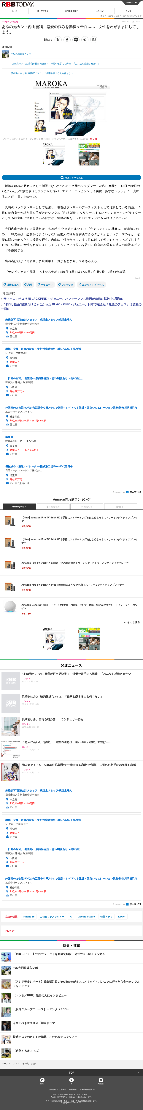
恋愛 (29, 284)
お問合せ (52, 1089)
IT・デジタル (42, 11)
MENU (129, 2)
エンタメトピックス (93, 284)
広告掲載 (62, 1089)
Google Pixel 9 (86, 916)
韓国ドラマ (106, 916)
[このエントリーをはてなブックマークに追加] (93, 39)
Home (42, 1084)
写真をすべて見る (74, 177)
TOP (71, 1072)
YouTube (101, 1084)
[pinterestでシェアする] (84, 39)
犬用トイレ (120, 506)
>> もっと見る (131, 622)
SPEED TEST (71, 11)
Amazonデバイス (19, 506)
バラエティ (47, 284)
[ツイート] (58, 39)
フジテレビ (67, 284)
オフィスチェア (53, 506)
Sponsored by (119, 492)
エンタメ (100, 11)
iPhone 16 (28, 916)
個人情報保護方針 (87, 1089)
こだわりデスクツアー (52, 916)
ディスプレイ (87, 506)
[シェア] (67, 39)
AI (71, 916)
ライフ (128, 11)
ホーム (14, 11)
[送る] (76, 39)
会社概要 (73, 1089)
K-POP (121, 916)
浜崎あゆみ (13, 284)
